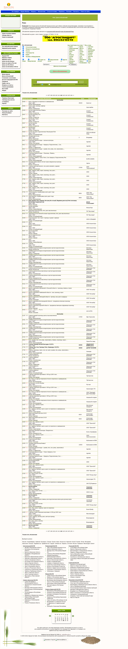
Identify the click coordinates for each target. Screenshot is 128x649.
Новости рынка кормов (9, 33)
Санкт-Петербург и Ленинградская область (31, 582)
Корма (27, 54)
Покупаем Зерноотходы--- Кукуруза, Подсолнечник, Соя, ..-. (45, 456)
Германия (80, 543)
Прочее (4, 103)
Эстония (69, 543)
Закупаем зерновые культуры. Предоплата (41, 430)
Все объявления (27, 45)
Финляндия (87, 543)
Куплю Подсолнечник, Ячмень (37, 110)
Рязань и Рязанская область (33, 568)
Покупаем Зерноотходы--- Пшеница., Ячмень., (42, 153)
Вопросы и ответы (7, 85)
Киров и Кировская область (54, 549)
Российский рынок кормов (10, 46)
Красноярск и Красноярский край (79, 569)
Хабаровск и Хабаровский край (79, 594)
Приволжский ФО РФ (51, 546)
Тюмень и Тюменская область (78, 552)
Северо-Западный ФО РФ (30, 580)
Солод (71, 56)
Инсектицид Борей (34, 460)
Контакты (5, 114)
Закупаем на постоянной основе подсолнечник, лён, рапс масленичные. (49, 213)
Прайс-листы (6, 83)
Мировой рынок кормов (9, 48)
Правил (38, 28)
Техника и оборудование (33, 56)
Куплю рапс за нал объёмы (36, 383)
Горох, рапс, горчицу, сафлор (37, 106)
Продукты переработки (33, 49)
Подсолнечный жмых (35, 439)
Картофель (83, 59)
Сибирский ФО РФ (74, 562)
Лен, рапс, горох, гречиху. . (36, 521)
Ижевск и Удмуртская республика (56, 568)
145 (69, 95)
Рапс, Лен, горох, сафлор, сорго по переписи (41, 508)
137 (49, 95)
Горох (71, 47)
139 (54, 95)
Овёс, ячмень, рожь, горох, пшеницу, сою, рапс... (42, 175)
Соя (81, 56)
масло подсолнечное (35, 235)
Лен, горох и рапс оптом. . (36, 473)
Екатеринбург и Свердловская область (81, 550)
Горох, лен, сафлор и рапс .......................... (40, 478)
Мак (89, 58)
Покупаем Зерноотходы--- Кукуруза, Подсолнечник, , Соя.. (45, 144)
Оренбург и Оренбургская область (56, 558)
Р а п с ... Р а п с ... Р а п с (36, 309)
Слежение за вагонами (9, 78)
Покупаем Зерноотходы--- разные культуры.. (41, 140)
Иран (57, 541)
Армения (37, 541)
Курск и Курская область (31, 563)
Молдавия (88, 541)
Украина (64, 543)
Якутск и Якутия (74, 597)
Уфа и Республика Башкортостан (56, 547)
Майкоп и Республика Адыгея (55, 577)
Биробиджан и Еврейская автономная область (83, 584)
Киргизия (69, 541)
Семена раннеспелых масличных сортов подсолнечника (45, 268)
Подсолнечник (73, 48)
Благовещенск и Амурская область (80, 581)
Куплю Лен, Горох (34, 119)
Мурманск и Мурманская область (34, 595)
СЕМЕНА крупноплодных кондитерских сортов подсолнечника (46, 248)
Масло (82, 48)
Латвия (78, 541)
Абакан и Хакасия (75, 577)
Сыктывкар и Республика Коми (79, 547)
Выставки (5, 88)
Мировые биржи (7, 57)
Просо (81, 61)
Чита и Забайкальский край (78, 586)
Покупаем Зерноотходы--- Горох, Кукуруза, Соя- (42, 452)
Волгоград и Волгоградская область (57, 580)
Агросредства (30, 53)
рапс (30, 239)
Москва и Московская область (33, 547)
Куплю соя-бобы (33, 525)
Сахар (81, 51)
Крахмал (90, 51)
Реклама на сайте (7, 111)
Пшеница (72, 50)
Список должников (7, 87)
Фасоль (90, 56)
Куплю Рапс (32, 127)
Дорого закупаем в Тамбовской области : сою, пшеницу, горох (46, 292)
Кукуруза (72, 61)
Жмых (90, 48)
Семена (82, 55)
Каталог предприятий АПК (10, 79)
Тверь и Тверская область (32, 572)
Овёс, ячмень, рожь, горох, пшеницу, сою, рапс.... (42, 170)
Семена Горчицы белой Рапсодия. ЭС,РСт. (41, 344)
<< (46, 95)
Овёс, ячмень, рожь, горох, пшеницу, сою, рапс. (42, 183)
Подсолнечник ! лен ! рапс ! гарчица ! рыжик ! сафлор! (44, 218)
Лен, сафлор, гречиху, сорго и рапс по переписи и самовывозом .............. (49, 482)
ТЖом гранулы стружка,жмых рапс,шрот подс (41, 192)
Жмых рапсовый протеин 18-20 (37, 413)
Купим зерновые (33, 206)
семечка (31, 243)
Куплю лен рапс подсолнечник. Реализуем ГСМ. (42, 132)
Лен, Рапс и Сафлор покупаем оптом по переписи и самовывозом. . (48, 379)
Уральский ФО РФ (74, 546)
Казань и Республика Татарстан (56, 566)
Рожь (70, 51)
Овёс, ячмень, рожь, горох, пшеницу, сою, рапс (42, 187)
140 (56, 95)
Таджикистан (37, 543)
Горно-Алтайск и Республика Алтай (57, 600)
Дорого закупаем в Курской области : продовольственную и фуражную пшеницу (51, 305)
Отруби (90, 53)
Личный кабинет (7, 113)
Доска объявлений (7, 76)
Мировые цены (6, 59)
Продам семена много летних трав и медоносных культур (45, 162)
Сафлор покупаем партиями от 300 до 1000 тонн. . (43, 374)
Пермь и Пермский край (53, 561)
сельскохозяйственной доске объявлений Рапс (60, 31)
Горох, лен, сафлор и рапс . (36, 404)
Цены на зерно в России (9, 63)
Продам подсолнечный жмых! (37, 443)
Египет (92, 543)
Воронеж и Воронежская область (34, 556)
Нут (89, 63)
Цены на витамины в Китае (10, 66)
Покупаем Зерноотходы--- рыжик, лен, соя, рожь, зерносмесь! (46, 447)
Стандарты (5, 101)
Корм (89, 59)
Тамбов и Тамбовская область (33, 571)
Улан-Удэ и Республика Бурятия (79, 583)
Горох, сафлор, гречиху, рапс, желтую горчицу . (42, 516)
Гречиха (90, 47)
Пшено (90, 55)
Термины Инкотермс (8, 98)
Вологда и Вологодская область (34, 587)
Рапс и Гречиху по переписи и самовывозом (41, 101)
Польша (31, 543)
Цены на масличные (8, 61)
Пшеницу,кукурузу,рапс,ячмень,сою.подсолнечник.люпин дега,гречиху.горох (50, 499)
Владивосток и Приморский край (79, 591)
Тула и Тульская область (31, 574)
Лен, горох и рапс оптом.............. (37, 490)
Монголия (25, 543)
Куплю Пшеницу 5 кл (34, 114)
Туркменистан (46, 543)
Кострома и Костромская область (34, 561)
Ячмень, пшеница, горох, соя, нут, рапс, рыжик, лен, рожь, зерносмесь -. (49, 350)
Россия (24, 541)
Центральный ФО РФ (29, 546)
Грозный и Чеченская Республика (56, 606)
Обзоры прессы (7, 35)
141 (59, 95)
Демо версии (6, 74)
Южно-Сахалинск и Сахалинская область (82, 592)
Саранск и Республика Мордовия (56, 553)
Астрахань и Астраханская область (57, 578)
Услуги (28, 51)
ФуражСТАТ (5, 56)
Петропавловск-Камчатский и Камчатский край (83, 588)
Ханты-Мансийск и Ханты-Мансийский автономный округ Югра (81, 554)
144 (66, 95)
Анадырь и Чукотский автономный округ (81, 596)
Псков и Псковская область (32, 603)
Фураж (71, 63)
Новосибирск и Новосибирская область (81, 570)
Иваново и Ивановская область (33, 558)
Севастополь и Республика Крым (56, 575)
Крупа (81, 47)
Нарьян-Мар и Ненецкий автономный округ (32, 597)
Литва (82, 541)
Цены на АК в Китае (8, 65)
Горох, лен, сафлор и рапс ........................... (40, 434)
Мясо (81, 58)
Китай (74, 541)
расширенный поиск (81, 84)
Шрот (70, 58)
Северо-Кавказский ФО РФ (52, 589)
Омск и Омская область (76, 572)
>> (73, 95)
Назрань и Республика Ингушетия (56, 592)
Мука (81, 50)
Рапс (89, 61)
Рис (70, 53)
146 (71, 95)
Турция (52, 543)
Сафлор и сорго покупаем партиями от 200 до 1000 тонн (45, 512)
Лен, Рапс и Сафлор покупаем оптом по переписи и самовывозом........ (49, 391)
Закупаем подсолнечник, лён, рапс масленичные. (43, 210)
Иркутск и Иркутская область (78, 566)
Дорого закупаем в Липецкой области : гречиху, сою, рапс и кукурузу (48, 297)
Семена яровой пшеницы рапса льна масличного (43, 315)
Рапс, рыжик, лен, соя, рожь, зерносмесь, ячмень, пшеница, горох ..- (48, 340)
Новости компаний (7, 37)
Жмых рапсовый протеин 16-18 (37, 417)
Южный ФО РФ (49, 574)
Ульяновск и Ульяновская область (56, 569)
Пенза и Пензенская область (55, 560)
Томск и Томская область (77, 574)
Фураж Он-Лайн (32, 636)
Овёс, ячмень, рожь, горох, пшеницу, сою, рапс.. (42, 179)
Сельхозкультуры (31, 47)
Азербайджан (31, 541)
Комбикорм (91, 50)
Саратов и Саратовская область (56, 564)
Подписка (5, 81)
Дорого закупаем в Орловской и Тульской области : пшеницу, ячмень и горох (50, 288)
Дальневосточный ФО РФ (76, 580)
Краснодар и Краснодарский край (56, 583)
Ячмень (71, 55)
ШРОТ (30, 222)
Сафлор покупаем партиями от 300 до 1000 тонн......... (44, 387)
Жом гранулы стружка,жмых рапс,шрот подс (41, 196)
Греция (49, 541)
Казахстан (63, 541)
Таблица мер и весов (8, 100)
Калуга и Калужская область (33, 560)
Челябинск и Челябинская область (80, 557)
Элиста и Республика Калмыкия (56, 582)
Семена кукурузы (33, 354)
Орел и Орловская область (32, 566)
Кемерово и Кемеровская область (79, 567)
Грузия (54, 541)
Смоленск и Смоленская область (34, 569)
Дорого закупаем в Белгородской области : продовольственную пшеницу (49, 301)
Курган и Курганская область (78, 549)
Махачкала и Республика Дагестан (56, 591)
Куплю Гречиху (33, 123)
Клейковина (83, 63)
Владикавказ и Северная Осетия (56, 601)
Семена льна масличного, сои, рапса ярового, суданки (44, 166)
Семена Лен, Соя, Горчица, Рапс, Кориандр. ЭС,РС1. (44, 347)
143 (64, 95)
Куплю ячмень (33, 486)
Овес (81, 53)
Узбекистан (58, 543)
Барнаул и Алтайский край (77, 564)
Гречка (71, 59)
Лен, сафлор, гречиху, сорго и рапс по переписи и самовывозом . (47, 409)
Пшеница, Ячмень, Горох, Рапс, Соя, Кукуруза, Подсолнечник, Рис (47, 157)
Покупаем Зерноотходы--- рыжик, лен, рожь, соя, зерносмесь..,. (46, 149)
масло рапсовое (33, 230)
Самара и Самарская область (55, 563)
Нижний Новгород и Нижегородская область (54, 556)
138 (51, 95)
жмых (30, 226)
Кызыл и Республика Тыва (77, 575)
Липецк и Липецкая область (32, 564)
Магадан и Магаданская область (79, 589)
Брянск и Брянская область (32, 552)
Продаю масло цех (34, 136)
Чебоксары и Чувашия (53, 571)
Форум (4, 90)
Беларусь (43, 541)
